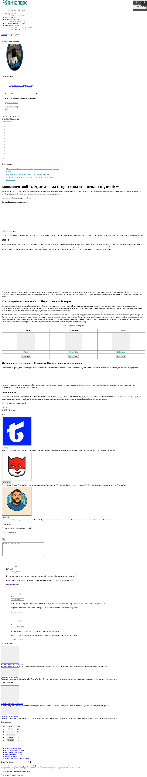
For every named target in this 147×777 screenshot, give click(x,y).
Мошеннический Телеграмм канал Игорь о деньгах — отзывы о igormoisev (32, 169)
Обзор (8, 171)
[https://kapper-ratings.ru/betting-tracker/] (10, 671)
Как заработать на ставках (14, 754)
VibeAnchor (73, 352)
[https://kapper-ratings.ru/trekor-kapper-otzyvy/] (26, 341)
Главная (4, 35)
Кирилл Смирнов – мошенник (12, 664)
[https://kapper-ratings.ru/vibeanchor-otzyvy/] (73, 341)
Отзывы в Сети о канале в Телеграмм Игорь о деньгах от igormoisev (30, 177)
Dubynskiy (121, 352)
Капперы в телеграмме (17, 15)
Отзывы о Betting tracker (10, 677)
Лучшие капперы (11, 103)
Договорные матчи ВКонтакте (20, 29)
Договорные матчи (12, 25)
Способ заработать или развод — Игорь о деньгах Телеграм (27, 174)
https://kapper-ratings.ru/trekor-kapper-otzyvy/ (89, 604)
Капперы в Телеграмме (13, 752)
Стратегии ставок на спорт (15, 23)
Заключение (10, 180)
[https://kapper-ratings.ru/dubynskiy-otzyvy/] (121, 341)
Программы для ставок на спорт (17, 758)
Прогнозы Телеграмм (13, 748)
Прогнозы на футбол (17, 21)
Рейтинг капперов (9, 231)
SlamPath (10, 740)
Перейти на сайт (11, 107)
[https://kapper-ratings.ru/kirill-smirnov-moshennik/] (10, 655)
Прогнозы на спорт (12, 19)
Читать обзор (26, 356)
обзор (140, 7)
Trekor (26, 352)
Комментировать (12, 584)
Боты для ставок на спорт (14, 750)
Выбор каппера (10, 14)
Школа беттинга (11, 17)
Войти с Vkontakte (9, 532)
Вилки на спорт (11, 756)
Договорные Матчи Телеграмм (20, 27)
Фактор (10, 738)
